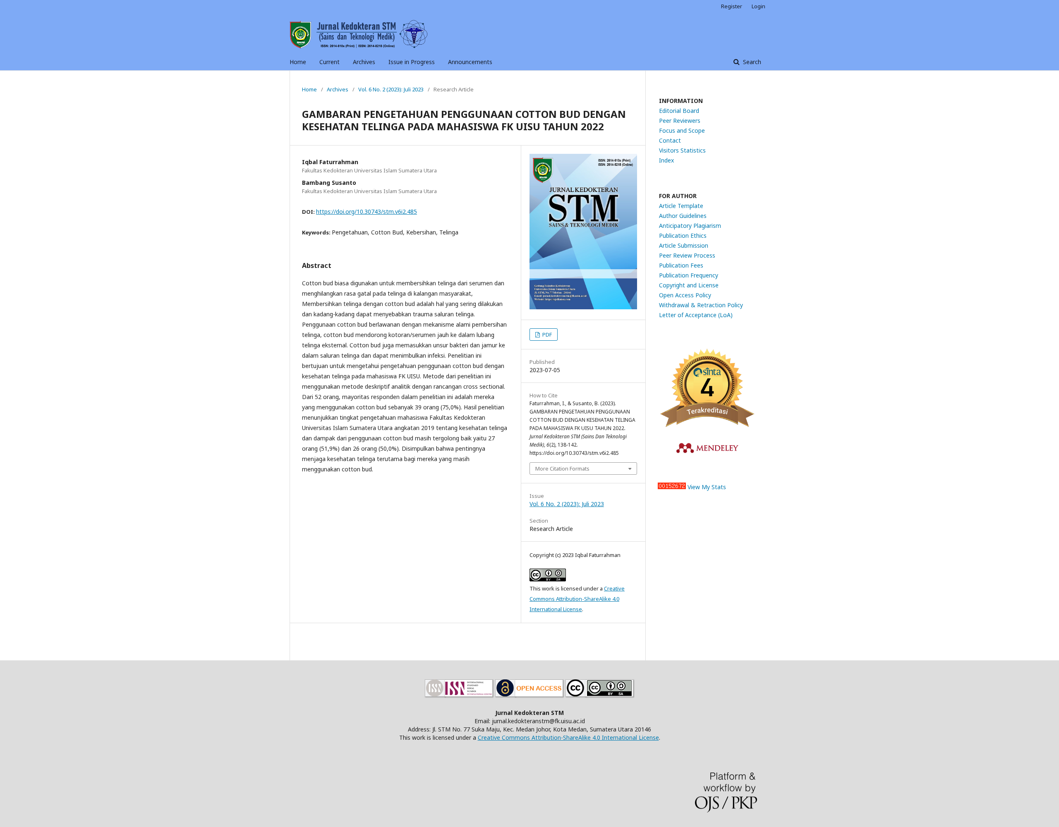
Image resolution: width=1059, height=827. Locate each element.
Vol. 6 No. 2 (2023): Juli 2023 (391, 89)
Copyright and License (689, 285)
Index (666, 160)
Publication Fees (681, 265)
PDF (546, 334)
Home (298, 62)
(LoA (724, 315)
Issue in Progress (411, 62)
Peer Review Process (687, 255)
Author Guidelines (683, 216)
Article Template (681, 206)
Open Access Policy (685, 295)
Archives (364, 62)
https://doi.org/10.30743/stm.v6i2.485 (366, 211)
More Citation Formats (562, 468)
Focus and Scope (682, 130)
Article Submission (683, 245)
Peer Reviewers (679, 120)
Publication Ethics (683, 235)
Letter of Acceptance (688, 315)
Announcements (470, 62)
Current (329, 62)
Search (751, 62)
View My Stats (707, 487)
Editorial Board (679, 111)
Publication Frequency (688, 275)
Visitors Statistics (682, 150)
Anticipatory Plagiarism (690, 225)
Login (758, 6)
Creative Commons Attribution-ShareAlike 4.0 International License (577, 599)
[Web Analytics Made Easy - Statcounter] (672, 487)
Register (731, 6)
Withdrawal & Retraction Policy (701, 305)
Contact (670, 140)
